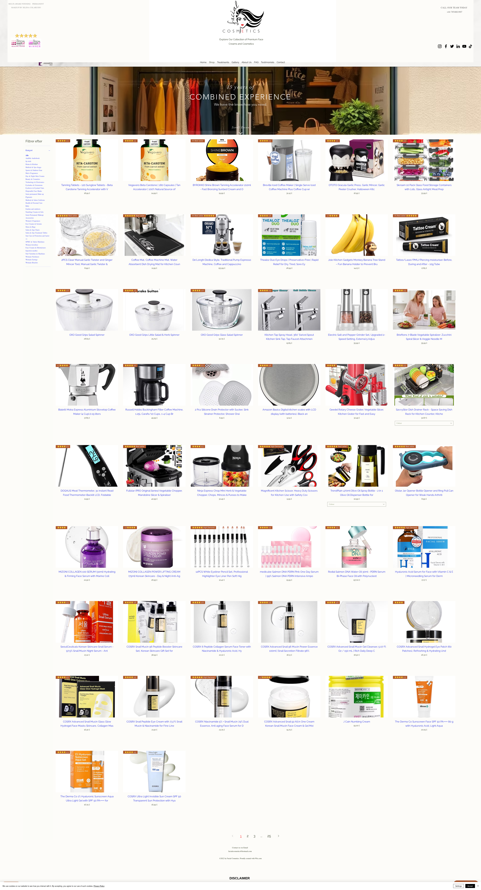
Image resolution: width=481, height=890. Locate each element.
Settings (458, 886)
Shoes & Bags (30, 227)
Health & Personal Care (34, 203)
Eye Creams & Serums (34, 224)
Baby (27, 206)
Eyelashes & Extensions (34, 185)
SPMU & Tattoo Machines (35, 242)
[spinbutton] (87, 198)
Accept (470, 886)
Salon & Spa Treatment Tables (36, 233)
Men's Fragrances (32, 173)
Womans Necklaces (32, 256)
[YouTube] (464, 46)
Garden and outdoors (33, 209)
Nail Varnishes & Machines (35, 253)
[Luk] (477, 886)
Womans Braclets (32, 262)
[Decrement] (59, 198)
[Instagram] (439, 46)
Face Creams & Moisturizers (36, 247)
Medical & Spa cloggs (33, 167)
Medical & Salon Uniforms (35, 200)
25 (269, 836)
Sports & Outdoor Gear (34, 170)
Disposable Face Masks (34, 191)
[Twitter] (452, 46)
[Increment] (114, 198)
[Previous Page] (232, 836)
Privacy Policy (99, 886)
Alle (27, 155)
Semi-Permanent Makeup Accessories (34, 216)
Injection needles (31, 250)
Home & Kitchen (32, 164)
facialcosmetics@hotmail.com (240, 851)
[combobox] (424, 423)
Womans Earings (31, 259)
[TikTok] (470, 46)
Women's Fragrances (33, 221)
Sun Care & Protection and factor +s (37, 237)
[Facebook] (445, 46)
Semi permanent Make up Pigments (35, 195)
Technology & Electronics (35, 182)
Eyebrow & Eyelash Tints (35, 188)
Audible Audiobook (33, 158)
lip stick (28, 161)
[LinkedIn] (458, 46)
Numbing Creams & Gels (34, 212)
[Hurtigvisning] (356, 310)
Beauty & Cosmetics (33, 179)
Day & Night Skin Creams (35, 176)
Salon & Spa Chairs (33, 230)
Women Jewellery (32, 245)
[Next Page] (278, 836)
